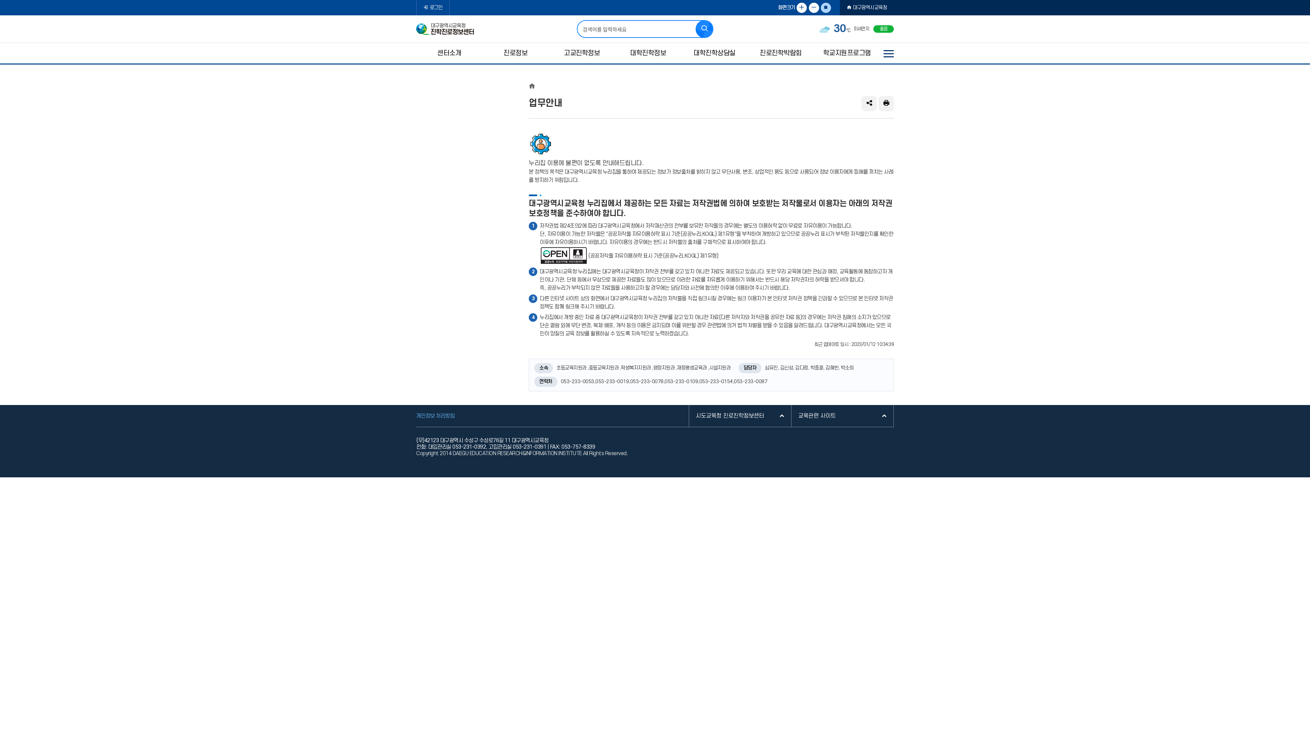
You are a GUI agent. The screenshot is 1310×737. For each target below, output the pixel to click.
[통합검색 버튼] (704, 29)
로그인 (436, 8)
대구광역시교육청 (870, 8)
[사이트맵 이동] (889, 53)
